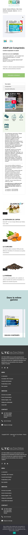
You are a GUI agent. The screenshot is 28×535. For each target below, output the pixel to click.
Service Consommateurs (6, 397)
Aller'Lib (15, 10)
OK (14, 532)
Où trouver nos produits (6, 394)
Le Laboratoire (4, 376)
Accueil (4, 9)
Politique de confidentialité (6, 402)
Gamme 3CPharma (11, 9)
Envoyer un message (8, 424)
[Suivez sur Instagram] (5, 368)
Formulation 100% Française (7, 378)
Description (8, 84)
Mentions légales (4, 399)
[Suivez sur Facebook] (2, 368)
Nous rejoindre (4, 386)
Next (26, 323)
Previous (1, 323)
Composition (8, 86)
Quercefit (7, 180)
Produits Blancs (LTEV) (6, 383)
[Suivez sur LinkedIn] (7, 368)
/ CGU (9, 399)
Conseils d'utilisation (10, 89)
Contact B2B (3, 404)
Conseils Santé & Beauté (6, 381)
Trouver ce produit (14, 75)
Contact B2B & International (7, 500)
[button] (23, 17)
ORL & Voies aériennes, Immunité (13, 68)
